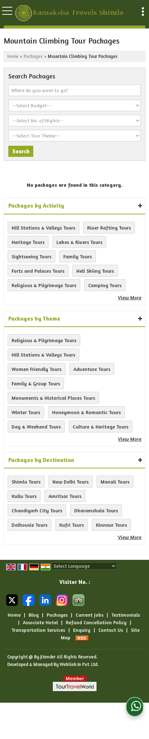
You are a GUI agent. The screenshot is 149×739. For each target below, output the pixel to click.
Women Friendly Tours (36, 369)
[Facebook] (28, 600)
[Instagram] (62, 600)
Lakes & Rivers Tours (79, 242)
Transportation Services (38, 630)
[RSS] (82, 637)
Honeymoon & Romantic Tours (86, 412)
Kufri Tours (71, 525)
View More (129, 297)
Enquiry (81, 630)
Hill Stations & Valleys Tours (43, 228)
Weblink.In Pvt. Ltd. (79, 664)
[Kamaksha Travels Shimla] (70, 14)
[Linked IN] (45, 600)
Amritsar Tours (64, 496)
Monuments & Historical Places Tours (53, 398)
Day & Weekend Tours (36, 426)
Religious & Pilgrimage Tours (44, 285)
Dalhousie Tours (29, 525)
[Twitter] (12, 600)
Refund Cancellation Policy (96, 622)
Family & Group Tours (36, 383)
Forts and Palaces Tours (38, 271)
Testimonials (125, 615)
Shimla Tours (26, 482)
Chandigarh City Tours (37, 510)
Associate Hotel (40, 622)
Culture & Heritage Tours (100, 426)
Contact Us (110, 630)
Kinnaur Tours (111, 525)
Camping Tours (105, 285)
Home (12, 56)
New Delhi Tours (70, 482)
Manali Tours (115, 482)
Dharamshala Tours (96, 510)
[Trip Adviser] (78, 600)
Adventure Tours (91, 369)
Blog (34, 615)
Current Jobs (89, 615)
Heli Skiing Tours (95, 271)
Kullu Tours (24, 496)
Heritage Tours (28, 242)
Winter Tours (26, 412)
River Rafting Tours (109, 228)
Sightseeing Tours (31, 256)
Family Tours (77, 256)
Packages (33, 56)
